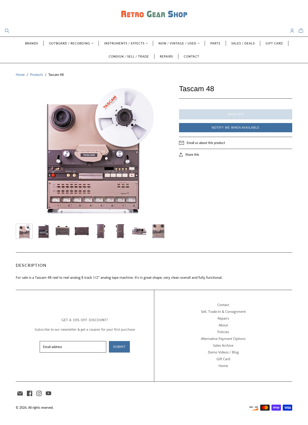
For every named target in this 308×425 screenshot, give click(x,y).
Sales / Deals (243, 43)
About (223, 325)
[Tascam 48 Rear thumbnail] (43, 231)
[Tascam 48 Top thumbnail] (62, 231)
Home (20, 74)
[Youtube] (48, 393)
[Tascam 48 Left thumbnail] (100, 231)
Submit (119, 346)
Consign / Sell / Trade (129, 56)
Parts (215, 43)
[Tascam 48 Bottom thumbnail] (81, 231)
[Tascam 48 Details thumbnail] (139, 231)
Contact (191, 56)
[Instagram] (39, 393)
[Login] (292, 30)
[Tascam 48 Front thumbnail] (24, 231)
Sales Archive (223, 345)
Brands (31, 43)
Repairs (166, 56)
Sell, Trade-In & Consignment (223, 311)
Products (36, 74)
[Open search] (7, 30)
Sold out (236, 114)
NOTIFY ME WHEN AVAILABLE (236, 127)
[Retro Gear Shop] (154, 14)
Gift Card (274, 43)
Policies (223, 332)
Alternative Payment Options (223, 338)
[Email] (20, 393)
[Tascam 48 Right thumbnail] (120, 231)
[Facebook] (29, 393)
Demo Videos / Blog (223, 352)
